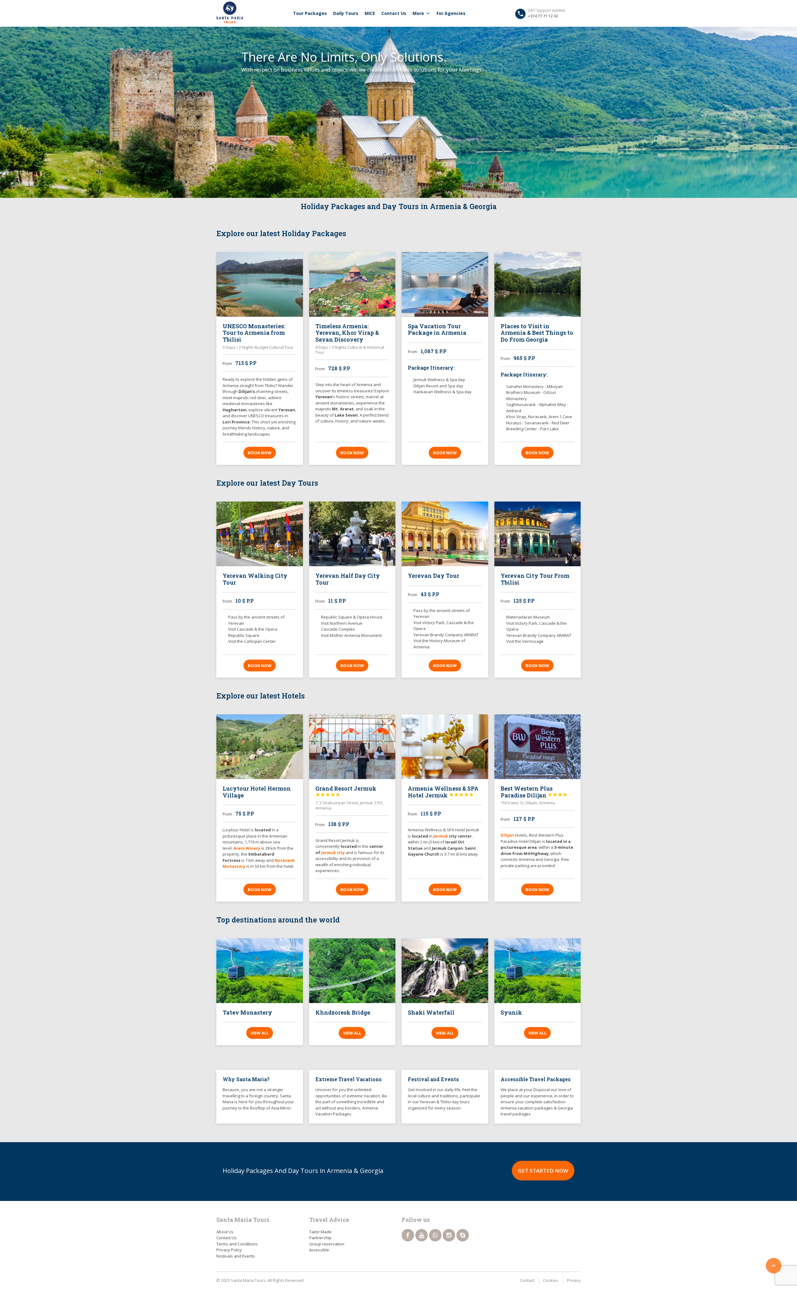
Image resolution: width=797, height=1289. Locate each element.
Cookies (550, 1280)
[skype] (462, 1235)
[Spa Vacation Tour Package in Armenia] (445, 284)
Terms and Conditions (237, 1244)
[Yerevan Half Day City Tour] (352, 534)
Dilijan (507, 835)
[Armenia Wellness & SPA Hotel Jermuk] (445, 746)
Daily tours (345, 13)
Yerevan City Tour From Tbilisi (535, 579)
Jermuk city (333, 852)
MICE (370, 13)
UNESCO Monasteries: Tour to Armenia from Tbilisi (254, 332)
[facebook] (408, 1235)
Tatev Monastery (247, 1012)
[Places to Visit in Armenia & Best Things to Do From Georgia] (537, 284)
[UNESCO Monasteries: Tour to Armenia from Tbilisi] (259, 284)
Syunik (511, 1012)
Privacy (574, 1280)
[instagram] (449, 1235)
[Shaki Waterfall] (445, 970)
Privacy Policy (229, 1250)
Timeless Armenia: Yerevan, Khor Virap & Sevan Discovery (347, 332)
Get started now (543, 1170)
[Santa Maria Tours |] (229, 12)
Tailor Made (320, 1232)
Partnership (320, 1237)
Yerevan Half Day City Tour (347, 579)
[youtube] (421, 1235)
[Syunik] (537, 970)
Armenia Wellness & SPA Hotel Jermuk (443, 792)
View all (260, 1033)
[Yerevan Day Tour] (445, 534)
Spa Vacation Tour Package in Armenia (437, 329)
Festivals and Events (235, 1256)
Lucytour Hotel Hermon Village (257, 792)
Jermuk (441, 836)
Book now (259, 452)
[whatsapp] (435, 1235)
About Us (224, 1232)
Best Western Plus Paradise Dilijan (534, 792)
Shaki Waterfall (431, 1012)
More (418, 13)
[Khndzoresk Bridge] (352, 970)
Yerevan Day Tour (433, 575)
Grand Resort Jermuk (345, 791)
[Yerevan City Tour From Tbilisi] (537, 534)
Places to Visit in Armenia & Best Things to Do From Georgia (537, 332)
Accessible (319, 1250)
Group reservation (326, 1244)
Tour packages (310, 13)
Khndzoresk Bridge (342, 1012)
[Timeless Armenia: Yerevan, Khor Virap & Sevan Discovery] (352, 284)
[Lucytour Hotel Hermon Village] (259, 746)
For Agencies (450, 13)
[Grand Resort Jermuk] (352, 746)
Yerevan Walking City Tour (255, 579)
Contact (527, 1280)
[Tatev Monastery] (259, 970)
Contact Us (393, 13)
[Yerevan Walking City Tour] (259, 534)
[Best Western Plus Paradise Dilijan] (537, 746)
